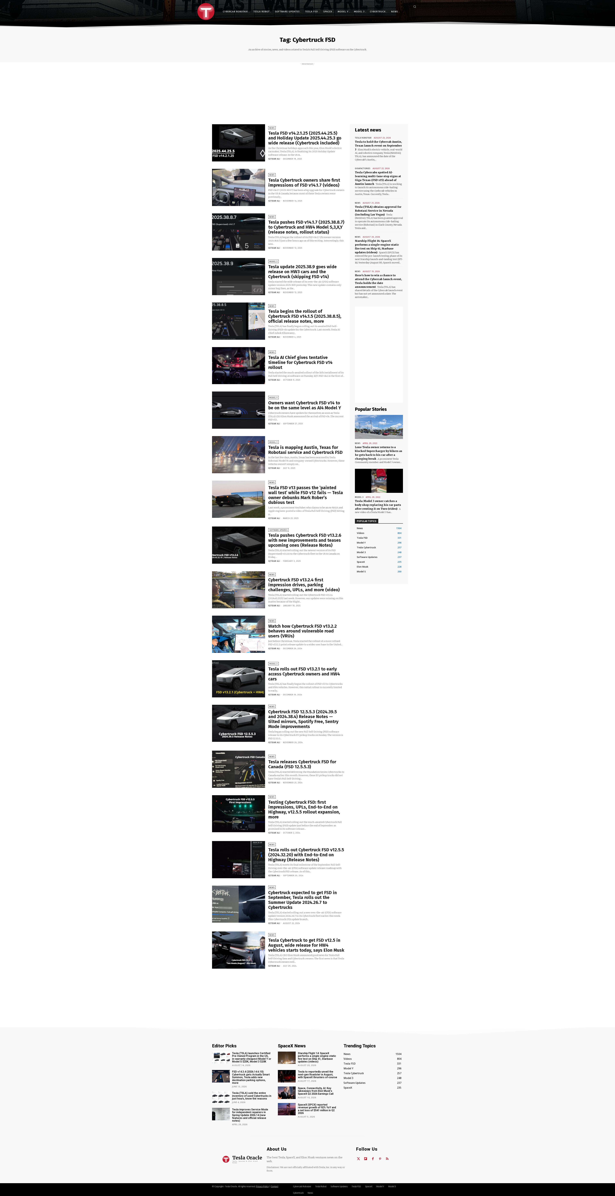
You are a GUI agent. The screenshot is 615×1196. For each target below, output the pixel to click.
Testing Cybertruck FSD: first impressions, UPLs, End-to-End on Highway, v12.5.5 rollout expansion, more (304, 810)
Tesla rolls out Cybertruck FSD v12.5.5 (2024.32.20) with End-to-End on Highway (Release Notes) (306, 854)
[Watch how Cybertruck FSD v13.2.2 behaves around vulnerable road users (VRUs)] (238, 634)
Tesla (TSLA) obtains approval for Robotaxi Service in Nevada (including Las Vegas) (378, 210)
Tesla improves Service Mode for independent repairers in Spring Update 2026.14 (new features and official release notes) (250, 1115)
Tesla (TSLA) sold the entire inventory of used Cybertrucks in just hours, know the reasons (251, 1095)
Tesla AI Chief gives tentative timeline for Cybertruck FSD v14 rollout (300, 362)
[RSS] (387, 1159)
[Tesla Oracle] (206, 11)
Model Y (273, 398)
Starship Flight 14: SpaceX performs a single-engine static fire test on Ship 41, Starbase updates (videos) (317, 1057)
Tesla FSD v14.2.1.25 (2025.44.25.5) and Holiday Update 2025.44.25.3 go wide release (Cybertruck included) (304, 138)
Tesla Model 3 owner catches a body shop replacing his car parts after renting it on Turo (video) (378, 504)
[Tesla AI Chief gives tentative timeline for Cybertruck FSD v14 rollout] (238, 365)
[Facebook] (373, 1159)
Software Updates (278, 530)
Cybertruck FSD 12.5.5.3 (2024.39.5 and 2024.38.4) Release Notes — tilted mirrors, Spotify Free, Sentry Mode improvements (303, 719)
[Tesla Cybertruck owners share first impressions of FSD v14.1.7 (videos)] (238, 187)
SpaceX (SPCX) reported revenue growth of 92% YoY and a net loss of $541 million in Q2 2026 (317, 1109)
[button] (414, 6)
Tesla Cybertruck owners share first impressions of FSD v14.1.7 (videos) (304, 182)
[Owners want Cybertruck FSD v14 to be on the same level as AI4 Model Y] (238, 410)
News (272, 128)
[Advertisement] (307, 89)
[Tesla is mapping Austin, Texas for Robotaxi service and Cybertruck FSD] (238, 454)
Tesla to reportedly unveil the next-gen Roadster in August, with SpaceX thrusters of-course (317, 1074)
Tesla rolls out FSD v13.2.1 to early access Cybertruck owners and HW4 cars (304, 674)
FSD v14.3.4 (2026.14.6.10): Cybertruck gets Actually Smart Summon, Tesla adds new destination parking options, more (251, 1077)
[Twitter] (358, 1159)
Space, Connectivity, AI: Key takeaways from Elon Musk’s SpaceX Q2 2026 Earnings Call (315, 1091)
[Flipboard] (366, 1159)
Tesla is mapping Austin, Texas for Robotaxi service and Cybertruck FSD (305, 450)
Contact (274, 1186)
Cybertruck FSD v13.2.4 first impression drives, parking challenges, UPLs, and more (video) (304, 584)
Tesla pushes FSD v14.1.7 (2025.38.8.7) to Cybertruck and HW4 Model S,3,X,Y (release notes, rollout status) (306, 227)
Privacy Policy (262, 1186)
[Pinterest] (380, 1159)
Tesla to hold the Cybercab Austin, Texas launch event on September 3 (378, 145)
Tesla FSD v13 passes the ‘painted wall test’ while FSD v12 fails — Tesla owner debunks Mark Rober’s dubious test (305, 495)
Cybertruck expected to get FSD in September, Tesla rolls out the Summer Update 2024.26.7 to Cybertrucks (302, 900)
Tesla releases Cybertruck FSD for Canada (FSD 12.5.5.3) (302, 764)
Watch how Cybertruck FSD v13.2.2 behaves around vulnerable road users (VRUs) (302, 631)
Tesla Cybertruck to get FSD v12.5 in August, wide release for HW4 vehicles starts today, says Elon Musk (306, 945)
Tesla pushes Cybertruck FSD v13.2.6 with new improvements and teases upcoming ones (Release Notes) (304, 540)
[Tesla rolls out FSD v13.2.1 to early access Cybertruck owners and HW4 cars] (238, 678)
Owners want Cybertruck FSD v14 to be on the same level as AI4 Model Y (304, 405)
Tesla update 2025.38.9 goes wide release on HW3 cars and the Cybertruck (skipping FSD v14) (302, 271)
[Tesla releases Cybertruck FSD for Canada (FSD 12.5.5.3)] (238, 769)
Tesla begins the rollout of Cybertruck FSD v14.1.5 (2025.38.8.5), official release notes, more (304, 316)
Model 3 (273, 262)
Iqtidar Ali (274, 159)
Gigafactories (362, 168)
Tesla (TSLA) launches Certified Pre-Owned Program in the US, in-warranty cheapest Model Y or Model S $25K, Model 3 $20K (251, 1057)
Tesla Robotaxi (363, 138)
